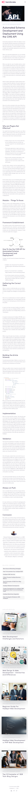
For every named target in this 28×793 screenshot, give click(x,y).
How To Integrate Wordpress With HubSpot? (11, 597)
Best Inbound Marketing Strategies (12, 568)
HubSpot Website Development (11, 585)
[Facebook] (14, 790)
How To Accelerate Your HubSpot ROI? (13, 571)
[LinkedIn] (11, 790)
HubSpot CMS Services (9, 574)
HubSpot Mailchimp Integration (11, 594)
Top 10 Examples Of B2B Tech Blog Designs (12, 582)
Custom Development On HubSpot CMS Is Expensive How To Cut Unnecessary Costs (13, 590)
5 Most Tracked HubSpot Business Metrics (12, 578)
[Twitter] (16, 790)
